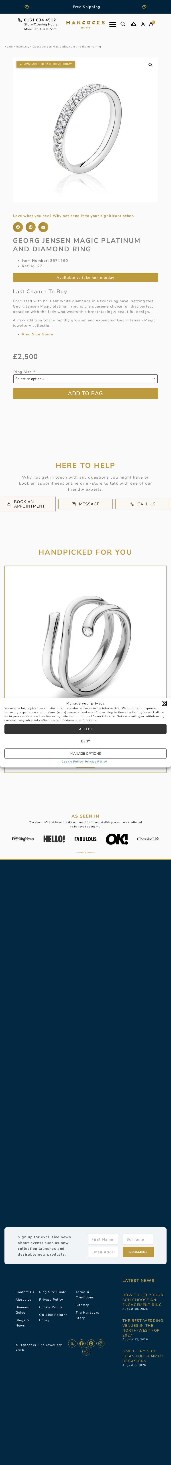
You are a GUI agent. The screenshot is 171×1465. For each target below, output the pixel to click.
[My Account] (143, 24)
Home (8, 46)
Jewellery (22, 46)
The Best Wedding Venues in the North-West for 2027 (142, 1328)
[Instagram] (100, 1343)
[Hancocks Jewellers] (85, 25)
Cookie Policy (72, 761)
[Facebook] (81, 1343)
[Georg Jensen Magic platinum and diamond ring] (85, 129)
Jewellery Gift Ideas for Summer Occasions (142, 1356)
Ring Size (24, 372)
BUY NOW (85, 393)
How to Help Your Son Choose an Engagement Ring (143, 1300)
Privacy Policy (96, 761)
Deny (85, 741)
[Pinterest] (91, 1343)
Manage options (85, 753)
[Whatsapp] (86, 1351)
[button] (164, 703)
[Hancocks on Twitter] (72, 1343)
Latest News (138, 1280)
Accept (85, 729)
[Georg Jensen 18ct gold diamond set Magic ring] (85, 647)
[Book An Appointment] (133, 24)
